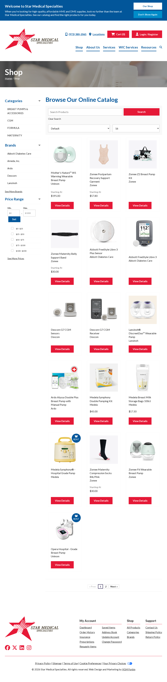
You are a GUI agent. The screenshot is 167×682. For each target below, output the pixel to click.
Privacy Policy (43, 663)
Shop (79, 47)
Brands (131, 637)
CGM (10, 120)
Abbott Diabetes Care (19, 153)
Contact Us (151, 627)
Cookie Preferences (90, 663)
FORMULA (13, 127)
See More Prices (16, 258)
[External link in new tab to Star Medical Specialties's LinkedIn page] (21, 648)
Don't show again (147, 14)
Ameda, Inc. (13, 160)
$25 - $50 (20, 234)
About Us (93, 47)
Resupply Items (88, 646)
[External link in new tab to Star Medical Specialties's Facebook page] (7, 648)
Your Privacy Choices (114, 663)
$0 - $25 (19, 228)
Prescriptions (87, 641)
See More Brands (13, 191)
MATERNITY (14, 135)
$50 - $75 (20, 240)
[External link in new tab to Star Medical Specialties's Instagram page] (29, 648)
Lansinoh (12, 183)
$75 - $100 (20, 245)
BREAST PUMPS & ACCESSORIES (17, 111)
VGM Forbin (128, 669)
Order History (87, 632)
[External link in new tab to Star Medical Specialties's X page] (14, 648)
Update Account (110, 637)
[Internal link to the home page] (32, 628)
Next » (114, 586)
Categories (133, 632)
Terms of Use (70, 663)
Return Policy (152, 637)
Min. (9, 208)
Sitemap (57, 663)
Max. (25, 208)
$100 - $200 (21, 251)
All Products (133, 627)
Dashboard (86, 627)
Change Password (112, 641)
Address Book (109, 632)
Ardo (10, 168)
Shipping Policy (153, 632)
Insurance (85, 637)
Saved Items (108, 627)
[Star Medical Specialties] (32, 40)
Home (8, 78)
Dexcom (12, 175)
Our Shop (148, 6)
